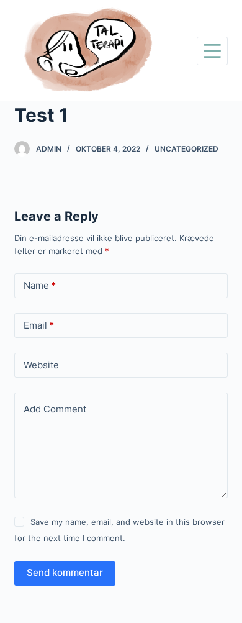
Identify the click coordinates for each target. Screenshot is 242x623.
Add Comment (55, 409)
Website (41, 365)
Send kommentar (65, 572)
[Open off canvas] (212, 51)
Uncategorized (186, 148)
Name (40, 285)
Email (39, 325)
